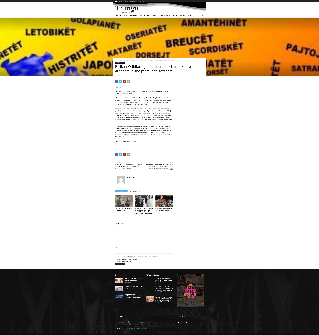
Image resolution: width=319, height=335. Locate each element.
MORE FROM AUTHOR (134, 191)
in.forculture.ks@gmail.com (129, 328)
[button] (202, 16)
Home (116, 60)
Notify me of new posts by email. (125, 261)
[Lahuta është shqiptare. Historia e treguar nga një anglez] (124, 201)
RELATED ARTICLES (121, 191)
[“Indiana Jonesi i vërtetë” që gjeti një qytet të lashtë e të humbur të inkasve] (164, 201)
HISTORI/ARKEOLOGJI (124, 60)
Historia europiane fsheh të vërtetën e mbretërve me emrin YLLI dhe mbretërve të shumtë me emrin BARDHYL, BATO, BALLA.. (128, 166)
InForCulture (131, 177)
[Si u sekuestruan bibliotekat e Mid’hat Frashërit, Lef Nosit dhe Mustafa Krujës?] (150, 280)
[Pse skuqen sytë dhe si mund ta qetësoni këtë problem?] (119, 280)
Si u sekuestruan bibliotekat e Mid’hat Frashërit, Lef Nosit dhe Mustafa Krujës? (163, 280)
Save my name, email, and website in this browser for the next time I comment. (137, 256)
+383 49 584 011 (142, 328)
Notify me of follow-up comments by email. (127, 259)
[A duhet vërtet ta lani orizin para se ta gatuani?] (119, 288)
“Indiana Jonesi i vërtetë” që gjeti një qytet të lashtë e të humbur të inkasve (164, 210)
